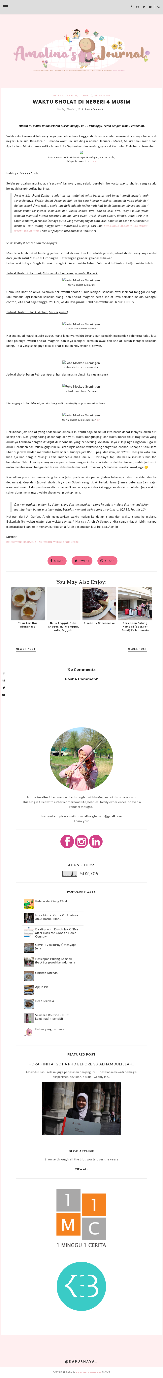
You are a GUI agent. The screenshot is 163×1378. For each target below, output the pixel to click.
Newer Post (26, 648)
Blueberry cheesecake (99, 623)
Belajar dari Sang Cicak (51, 901)
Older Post (137, 648)
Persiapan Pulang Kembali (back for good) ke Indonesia (135, 626)
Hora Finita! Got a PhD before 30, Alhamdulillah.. (56, 917)
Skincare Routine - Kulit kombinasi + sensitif (52, 1016)
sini (99, 419)
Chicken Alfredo (46, 973)
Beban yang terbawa (49, 1029)
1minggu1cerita (64, 95)
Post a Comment (94, 109)
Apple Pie (42, 987)
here (93, 161)
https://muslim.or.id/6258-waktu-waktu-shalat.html (42, 541)
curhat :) (85, 95)
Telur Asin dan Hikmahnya (28, 624)
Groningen (102, 95)
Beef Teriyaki (44, 1001)
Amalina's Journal (88, 1372)
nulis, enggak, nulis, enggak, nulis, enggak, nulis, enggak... (63, 626)
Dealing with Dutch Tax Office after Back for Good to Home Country (56, 932)
